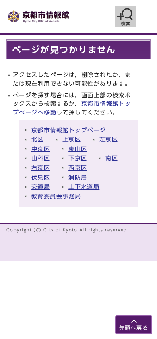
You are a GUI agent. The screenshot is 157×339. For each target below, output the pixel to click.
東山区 (77, 149)
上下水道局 (83, 187)
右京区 (40, 168)
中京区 (40, 149)
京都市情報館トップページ (68, 130)
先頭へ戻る (133, 328)
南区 (111, 158)
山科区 (40, 158)
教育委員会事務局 (56, 196)
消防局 (77, 177)
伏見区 (40, 177)
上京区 (71, 139)
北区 (37, 139)
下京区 (77, 158)
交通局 (40, 187)
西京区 (77, 168)
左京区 (108, 139)
